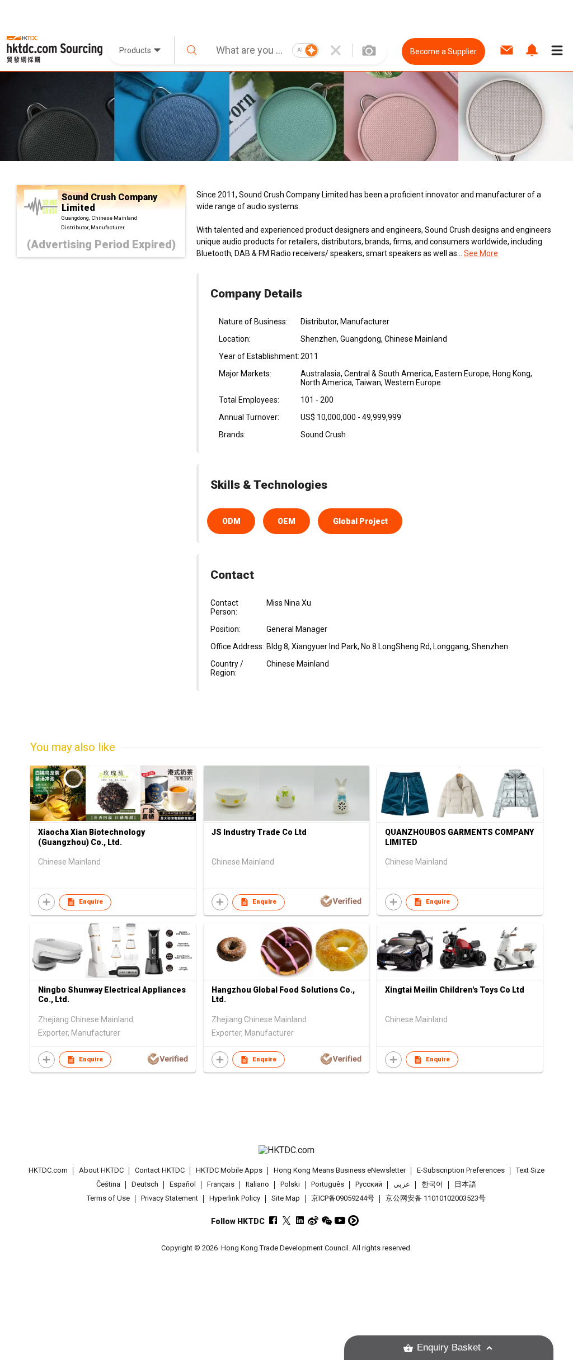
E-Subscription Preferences (461, 1170)
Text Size (530, 1170)
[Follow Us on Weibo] (313, 1220)
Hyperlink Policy (234, 1198)
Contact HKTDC (160, 1170)
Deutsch (144, 1184)
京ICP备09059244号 (342, 1198)
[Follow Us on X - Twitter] (286, 1220)
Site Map (285, 1198)
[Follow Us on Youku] (353, 1220)
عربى (401, 1184)
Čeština (108, 1184)
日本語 (465, 1184)
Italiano (257, 1184)
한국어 (432, 1184)
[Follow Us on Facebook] (272, 1220)
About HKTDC (101, 1170)
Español (183, 1184)
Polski (290, 1184)
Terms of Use (108, 1198)
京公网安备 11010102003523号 (436, 1198)
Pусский (368, 1184)
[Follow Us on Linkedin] (299, 1220)
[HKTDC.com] (286, 1150)
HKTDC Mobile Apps (229, 1170)
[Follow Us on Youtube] (340, 1220)
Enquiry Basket (449, 1347)
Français (220, 1184)
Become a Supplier (443, 51)
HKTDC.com (48, 1170)
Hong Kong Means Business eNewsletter (340, 1170)
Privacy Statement (169, 1198)
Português (327, 1184)
